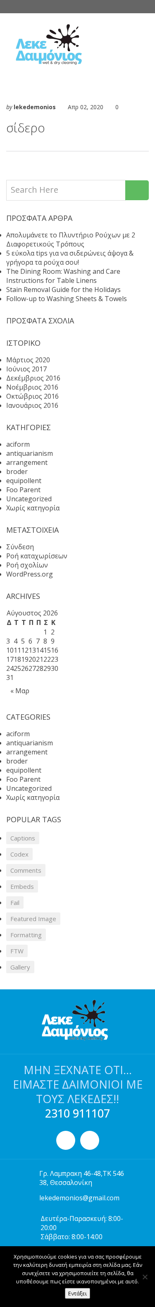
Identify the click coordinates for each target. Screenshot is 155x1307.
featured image (33, 918)
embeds (22, 886)
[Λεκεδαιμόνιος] (74, 45)
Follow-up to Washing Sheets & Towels (66, 298)
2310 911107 (77, 1113)
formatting (26, 935)
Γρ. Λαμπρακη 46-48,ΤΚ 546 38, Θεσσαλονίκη (81, 1178)
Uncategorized (29, 498)
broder (17, 471)
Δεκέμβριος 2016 (33, 378)
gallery (20, 967)
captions (22, 838)
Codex (19, 854)
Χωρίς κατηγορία (33, 507)
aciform (18, 444)
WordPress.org (29, 574)
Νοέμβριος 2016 (32, 387)
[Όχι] (145, 1277)
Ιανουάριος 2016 (32, 405)
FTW (17, 951)
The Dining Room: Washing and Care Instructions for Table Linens (63, 276)
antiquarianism (29, 453)
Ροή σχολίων (27, 565)
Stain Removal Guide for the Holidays (63, 289)
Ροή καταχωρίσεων (36, 555)
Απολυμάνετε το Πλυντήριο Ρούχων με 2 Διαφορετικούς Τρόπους (70, 239)
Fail (14, 902)
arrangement (27, 462)
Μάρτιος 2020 (28, 359)
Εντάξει (77, 1293)
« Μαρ (19, 690)
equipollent (23, 480)
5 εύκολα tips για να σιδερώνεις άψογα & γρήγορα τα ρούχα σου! (70, 258)
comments (25, 870)
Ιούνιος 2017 (26, 368)
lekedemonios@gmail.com (79, 1197)
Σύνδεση (20, 546)
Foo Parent (23, 489)
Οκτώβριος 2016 (32, 396)
